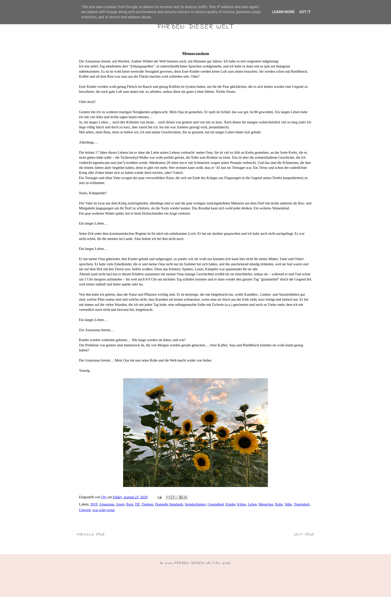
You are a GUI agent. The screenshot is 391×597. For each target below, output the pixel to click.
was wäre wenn (103, 510)
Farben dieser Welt (195, 27)
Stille (288, 504)
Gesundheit (215, 504)
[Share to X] (176, 497)
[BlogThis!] (172, 497)
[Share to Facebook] (181, 497)
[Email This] (168, 497)
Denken (147, 504)
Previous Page (91, 534)
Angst (120, 504)
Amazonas (106, 504)
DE (137, 504)
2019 (94, 504)
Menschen (266, 504)
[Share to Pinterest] (185, 497)
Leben (252, 504)
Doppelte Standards (169, 504)
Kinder (230, 504)
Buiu (129, 504)
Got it (305, 12)
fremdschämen (195, 504)
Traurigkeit (301, 504)
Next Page (304, 534)
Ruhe (279, 504)
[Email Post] (159, 497)
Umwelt (85, 510)
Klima (241, 504)
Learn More (283, 12)
